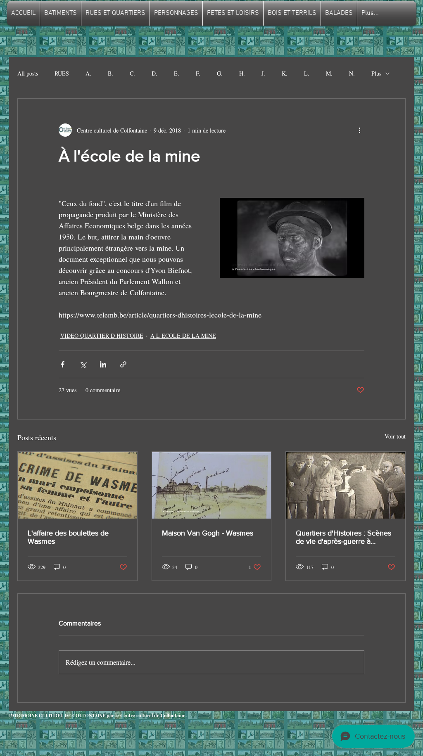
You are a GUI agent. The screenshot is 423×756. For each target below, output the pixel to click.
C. (132, 73)
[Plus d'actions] (359, 130)
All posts (27, 73)
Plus (376, 73)
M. (329, 73)
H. (242, 73)
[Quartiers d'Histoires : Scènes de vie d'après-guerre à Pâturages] (345, 485)
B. (110, 73)
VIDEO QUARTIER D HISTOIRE (101, 335)
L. (306, 73)
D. (154, 73)
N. (352, 73)
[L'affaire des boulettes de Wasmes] (77, 485)
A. (88, 73)
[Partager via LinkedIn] (103, 364)
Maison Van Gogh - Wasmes (207, 533)
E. (176, 73)
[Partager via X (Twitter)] (83, 364)
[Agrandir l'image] (292, 238)
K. (285, 73)
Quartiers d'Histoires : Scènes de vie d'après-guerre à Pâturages (343, 537)
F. (198, 73)
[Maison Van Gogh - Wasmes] (211, 485)
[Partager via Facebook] (63, 364)
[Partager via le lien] (123, 364)
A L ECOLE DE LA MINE (183, 335)
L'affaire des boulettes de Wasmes (68, 537)
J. (263, 73)
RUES (62, 73)
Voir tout (395, 436)
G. (220, 73)
